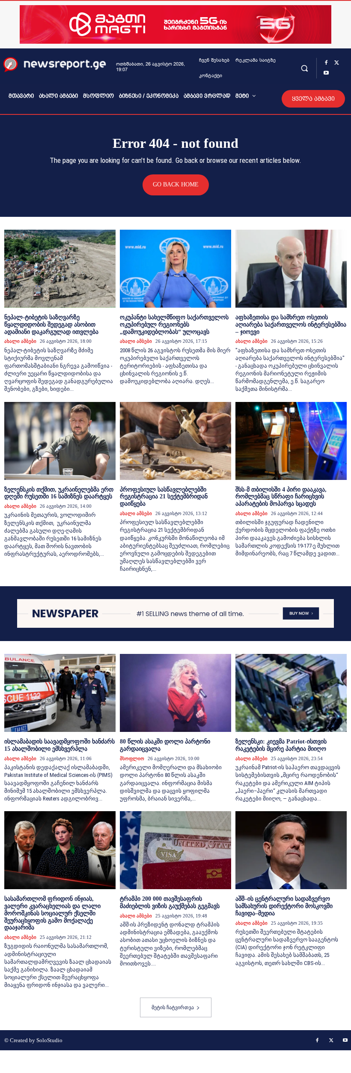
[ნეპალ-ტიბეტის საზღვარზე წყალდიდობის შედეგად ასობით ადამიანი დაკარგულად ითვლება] (60, 269)
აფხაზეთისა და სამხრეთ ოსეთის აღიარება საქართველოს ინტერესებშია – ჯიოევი (290, 324)
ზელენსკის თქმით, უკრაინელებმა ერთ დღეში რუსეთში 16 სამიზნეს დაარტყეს (58, 493)
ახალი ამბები (20, 341)
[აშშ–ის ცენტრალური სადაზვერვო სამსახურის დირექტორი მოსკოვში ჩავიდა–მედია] (291, 850)
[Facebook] (326, 63)
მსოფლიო (132, 758)
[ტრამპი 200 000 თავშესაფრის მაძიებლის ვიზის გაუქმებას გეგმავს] (175, 850)
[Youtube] (326, 73)
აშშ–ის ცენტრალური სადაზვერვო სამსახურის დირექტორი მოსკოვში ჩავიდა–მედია (284, 906)
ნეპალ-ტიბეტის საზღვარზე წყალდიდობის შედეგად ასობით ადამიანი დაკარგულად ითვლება (51, 324)
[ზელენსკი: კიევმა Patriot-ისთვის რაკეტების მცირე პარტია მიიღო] (291, 693)
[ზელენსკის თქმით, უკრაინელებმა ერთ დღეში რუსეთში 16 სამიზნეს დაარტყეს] (60, 441)
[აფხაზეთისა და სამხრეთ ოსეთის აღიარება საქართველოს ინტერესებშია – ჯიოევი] (291, 269)
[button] (304, 68)
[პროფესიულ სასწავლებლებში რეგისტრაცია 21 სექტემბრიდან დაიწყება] (175, 441)
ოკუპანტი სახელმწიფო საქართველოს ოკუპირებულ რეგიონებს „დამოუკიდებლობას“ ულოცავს (174, 324)
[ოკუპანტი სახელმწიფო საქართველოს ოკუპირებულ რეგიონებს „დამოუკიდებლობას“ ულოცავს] (175, 269)
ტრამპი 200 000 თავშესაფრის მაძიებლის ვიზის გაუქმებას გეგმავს (170, 902)
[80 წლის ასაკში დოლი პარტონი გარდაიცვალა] (175, 693)
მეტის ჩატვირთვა (173, 1007)
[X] (336, 63)
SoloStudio (49, 1040)
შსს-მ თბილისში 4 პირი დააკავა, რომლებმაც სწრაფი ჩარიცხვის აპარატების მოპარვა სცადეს (281, 496)
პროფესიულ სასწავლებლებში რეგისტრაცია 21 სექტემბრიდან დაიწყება (164, 496)
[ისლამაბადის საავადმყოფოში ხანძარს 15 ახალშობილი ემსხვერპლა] (60, 693)
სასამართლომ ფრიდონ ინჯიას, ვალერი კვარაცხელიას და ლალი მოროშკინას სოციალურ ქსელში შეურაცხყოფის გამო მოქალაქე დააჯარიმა (52, 913)
